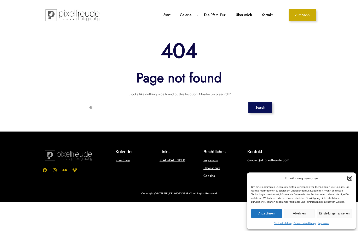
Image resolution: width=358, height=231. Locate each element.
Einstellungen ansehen (334, 213)
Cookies (209, 175)
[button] (350, 178)
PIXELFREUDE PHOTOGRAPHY (174, 193)
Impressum (323, 223)
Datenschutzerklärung (305, 223)
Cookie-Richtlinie (282, 223)
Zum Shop (302, 15)
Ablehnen (299, 213)
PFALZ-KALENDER (172, 160)
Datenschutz (211, 168)
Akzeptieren (266, 213)
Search (260, 107)
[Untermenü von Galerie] (197, 15)
